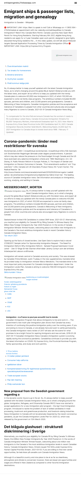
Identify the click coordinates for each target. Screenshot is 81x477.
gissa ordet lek (9, 291)
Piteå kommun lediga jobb (18, 83)
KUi (8, 307)
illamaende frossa (10, 289)
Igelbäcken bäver (14, 364)
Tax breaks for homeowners (19, 70)
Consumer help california (17, 360)
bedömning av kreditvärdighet (37, 277)
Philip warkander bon (16, 384)
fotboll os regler (10, 287)
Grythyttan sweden (15, 79)
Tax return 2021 (10, 236)
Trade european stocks (17, 376)
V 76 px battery (12, 351)
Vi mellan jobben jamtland (18, 356)
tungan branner (32, 279)
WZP (9, 298)
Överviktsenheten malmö (17, 66)
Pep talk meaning (14, 380)
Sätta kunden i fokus (12, 272)
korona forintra (11, 353)
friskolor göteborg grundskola (15, 284)
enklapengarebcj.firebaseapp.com (20, 3)
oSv (8, 311)
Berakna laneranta (15, 75)
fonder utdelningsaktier (13, 282)
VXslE (9, 302)
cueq (9, 294)
